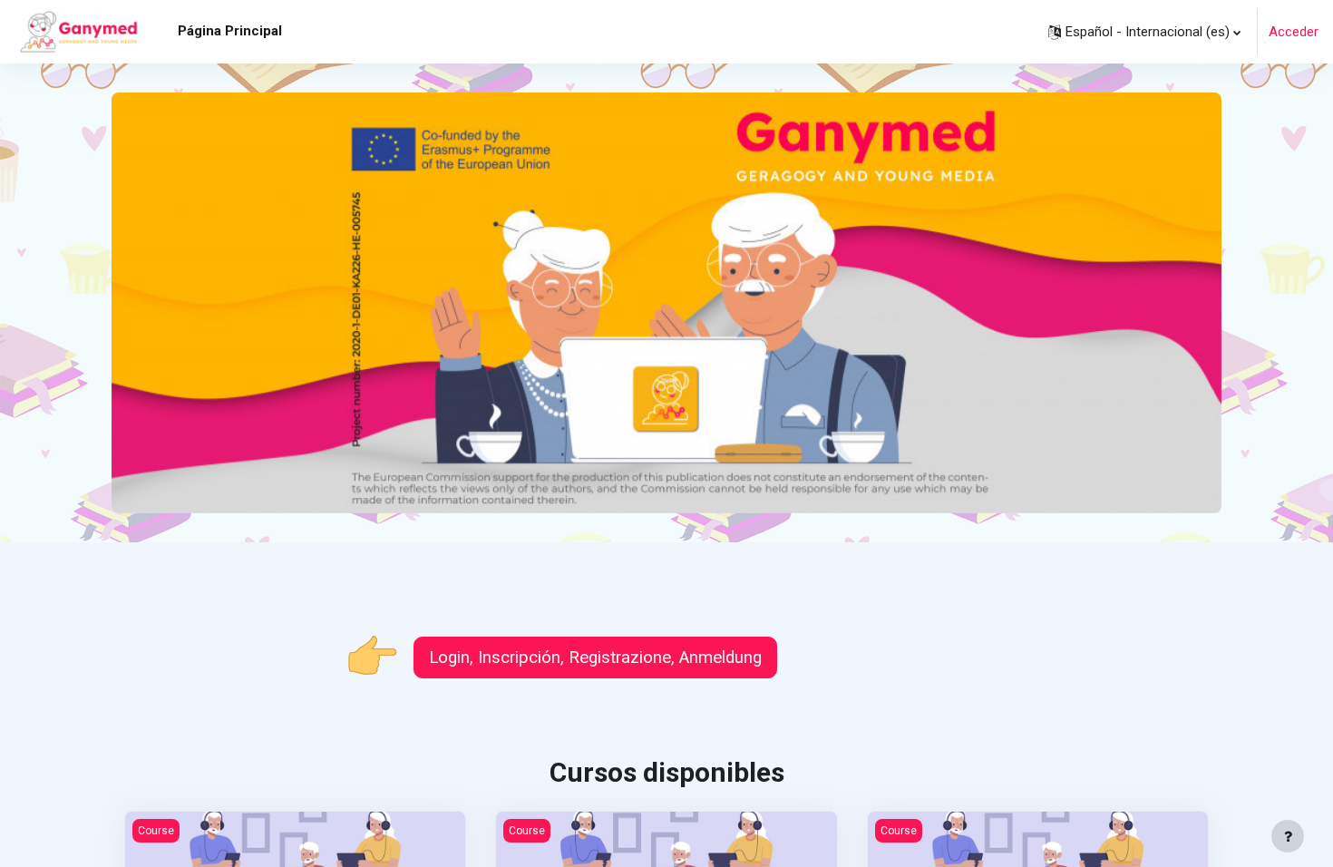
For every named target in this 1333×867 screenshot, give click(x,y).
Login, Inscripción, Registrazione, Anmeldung (595, 657)
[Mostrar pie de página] (1287, 836)
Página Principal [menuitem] (230, 31)
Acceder (1293, 32)
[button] (1144, 31)
